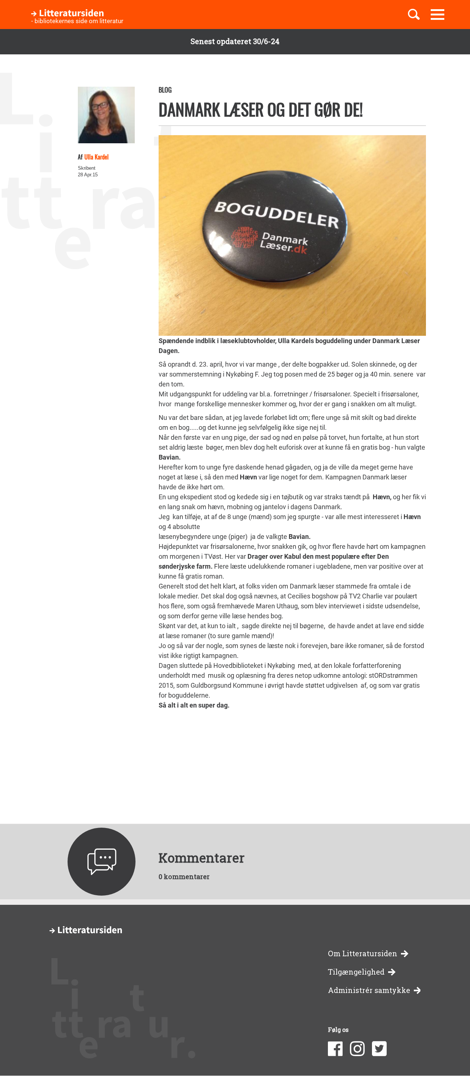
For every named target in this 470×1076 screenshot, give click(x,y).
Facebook (335, 1048)
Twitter (379, 1048)
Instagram (357, 1048)
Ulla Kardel (96, 156)
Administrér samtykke (369, 990)
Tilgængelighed (356, 972)
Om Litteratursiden (362, 953)
